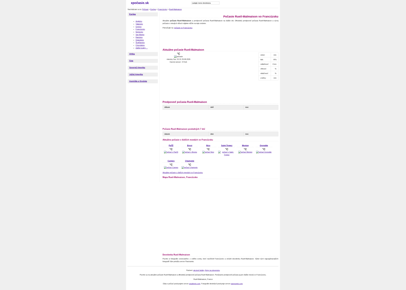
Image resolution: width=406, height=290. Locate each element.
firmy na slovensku (212, 270)
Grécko (138, 27)
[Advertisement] (220, 38)
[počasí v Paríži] (171, 152)
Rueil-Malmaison (175, 9)
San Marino (140, 35)
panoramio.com (237, 284)
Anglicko (139, 21)
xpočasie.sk (140, 3)
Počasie (145, 9)
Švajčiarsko (140, 42)
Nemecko (139, 32)
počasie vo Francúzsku (183, 28)
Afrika (132, 54)
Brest (189, 145)
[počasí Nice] (208, 152)
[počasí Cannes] (171, 167)
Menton (245, 145)
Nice (208, 145)
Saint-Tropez (226, 145)
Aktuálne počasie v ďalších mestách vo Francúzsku (183, 172)
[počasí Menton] (245, 152)
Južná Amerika (136, 74)
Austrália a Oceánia (138, 81)
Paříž (171, 145)
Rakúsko (139, 37)
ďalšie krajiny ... (142, 48)
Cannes (171, 161)
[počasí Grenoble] (264, 152)
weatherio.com (194, 284)
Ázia (131, 61)
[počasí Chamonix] (190, 167)
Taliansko (139, 24)
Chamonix (189, 161)
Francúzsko (162, 9)
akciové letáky (198, 270)
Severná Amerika (137, 68)
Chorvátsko (140, 45)
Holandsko (140, 40)
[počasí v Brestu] (189, 152)
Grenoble (264, 145)
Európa (153, 9)
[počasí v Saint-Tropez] (226, 155)
